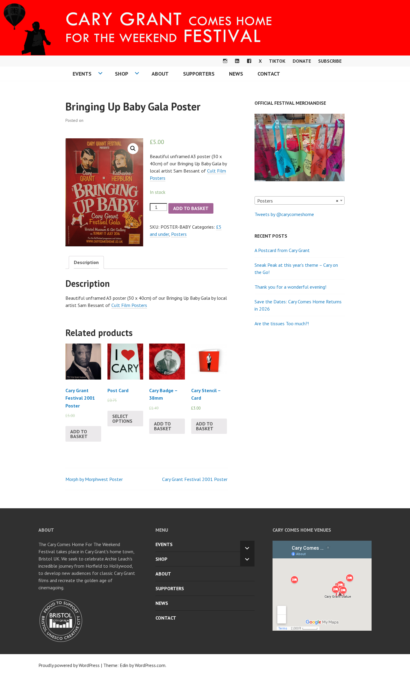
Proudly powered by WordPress (69, 665)
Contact (269, 73)
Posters (179, 234)
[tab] (86, 262)
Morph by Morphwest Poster (94, 479)
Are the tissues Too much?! (282, 323)
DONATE (302, 61)
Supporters (199, 73)
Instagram (225, 61)
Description (86, 262)
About (160, 73)
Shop (121, 73)
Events (82, 73)
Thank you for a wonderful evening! (290, 287)
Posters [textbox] (297, 201)
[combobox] (300, 200)
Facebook (249, 61)
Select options (122, 418)
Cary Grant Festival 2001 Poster (195, 479)
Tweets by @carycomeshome (284, 214)
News (236, 73)
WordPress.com (150, 665)
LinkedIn (237, 61)
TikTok (277, 61)
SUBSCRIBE (330, 61)
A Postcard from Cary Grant (282, 250)
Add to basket (191, 208)
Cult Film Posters (129, 305)
